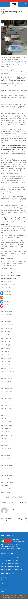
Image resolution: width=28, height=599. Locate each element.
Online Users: (4, 577)
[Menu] (2, 4)
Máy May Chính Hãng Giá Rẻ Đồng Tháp (11, 569)
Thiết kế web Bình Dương (19, 597)
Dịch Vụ (3, 9)
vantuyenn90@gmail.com (11, 272)
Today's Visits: (5, 581)
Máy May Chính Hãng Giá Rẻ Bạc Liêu (11, 563)
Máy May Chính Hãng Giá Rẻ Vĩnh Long (11, 566)
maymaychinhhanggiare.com (13, 275)
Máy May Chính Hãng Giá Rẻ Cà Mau (10, 561)
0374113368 (10, 545)
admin (17, 17)
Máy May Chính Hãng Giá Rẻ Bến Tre (10, 558)
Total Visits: (4, 589)
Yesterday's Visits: (6, 585)
